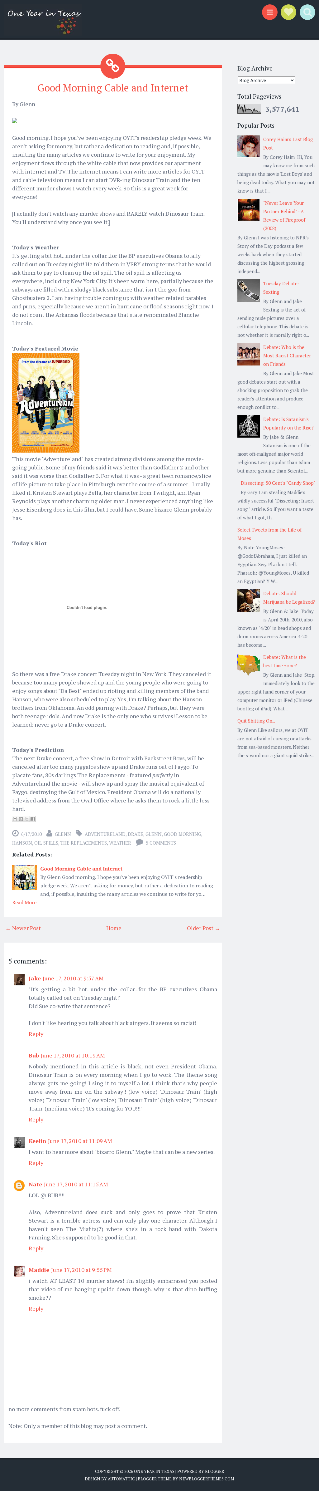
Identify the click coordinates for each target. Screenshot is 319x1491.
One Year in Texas (154, 1471)
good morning (182, 834)
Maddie (39, 1269)
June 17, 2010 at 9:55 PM (81, 1269)
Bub (34, 1055)
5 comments (161, 843)
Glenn (153, 834)
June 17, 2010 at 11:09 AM (80, 1141)
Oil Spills (46, 843)
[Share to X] (27, 819)
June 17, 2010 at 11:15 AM (76, 1184)
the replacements (83, 843)
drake (135, 834)
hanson (22, 843)
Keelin (37, 1141)
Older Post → (203, 928)
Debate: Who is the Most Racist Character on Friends (287, 355)
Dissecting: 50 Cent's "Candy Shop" (278, 483)
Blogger (214, 1471)
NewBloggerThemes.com (206, 1479)
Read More (24, 902)
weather (120, 843)
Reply (36, 1033)
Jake (35, 978)
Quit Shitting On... (256, 721)
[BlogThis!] (21, 819)
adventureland (105, 834)
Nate (35, 1184)
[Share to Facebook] (33, 819)
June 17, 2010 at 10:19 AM (73, 1055)
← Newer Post (23, 928)
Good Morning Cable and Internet (112, 87)
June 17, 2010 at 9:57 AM (73, 978)
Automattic (121, 1479)
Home (113, 928)
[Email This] (15, 819)
